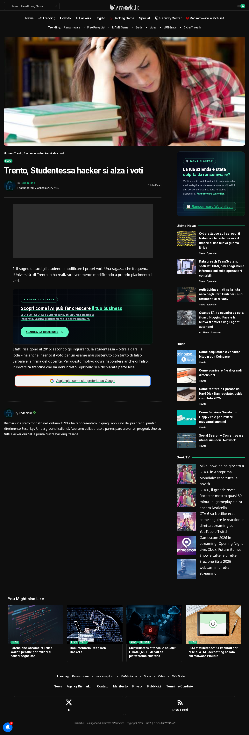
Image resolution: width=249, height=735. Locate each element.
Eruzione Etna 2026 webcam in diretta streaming (215, 567)
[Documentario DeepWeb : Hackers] (95, 624)
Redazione (28, 182)
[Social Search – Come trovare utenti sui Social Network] (186, 440)
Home (8, 153)
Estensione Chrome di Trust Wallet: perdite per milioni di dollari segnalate (31, 652)
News (8, 161)
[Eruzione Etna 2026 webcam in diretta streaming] (186, 568)
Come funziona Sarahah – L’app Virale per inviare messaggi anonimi (218, 417)
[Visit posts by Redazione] (10, 185)
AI (200, 332)
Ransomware (72, 27)
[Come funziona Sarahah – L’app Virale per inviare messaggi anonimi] (186, 417)
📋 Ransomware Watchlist (209, 206)
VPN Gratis (170, 27)
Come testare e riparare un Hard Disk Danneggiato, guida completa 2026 (220, 393)
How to (202, 362)
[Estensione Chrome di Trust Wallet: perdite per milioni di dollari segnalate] (35, 624)
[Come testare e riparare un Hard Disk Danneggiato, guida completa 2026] (186, 394)
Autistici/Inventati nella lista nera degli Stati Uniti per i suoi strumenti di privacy (221, 294)
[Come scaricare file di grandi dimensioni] (186, 375)
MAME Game (120, 27)
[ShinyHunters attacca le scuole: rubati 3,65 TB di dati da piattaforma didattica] (154, 624)
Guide (139, 27)
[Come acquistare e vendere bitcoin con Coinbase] (186, 357)
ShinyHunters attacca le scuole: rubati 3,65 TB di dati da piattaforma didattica (152, 652)
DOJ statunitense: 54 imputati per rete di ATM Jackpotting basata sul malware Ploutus (213, 652)
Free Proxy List (96, 27)
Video (153, 27)
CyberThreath (192, 27)
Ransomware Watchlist (210, 193)
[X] (69, 706)
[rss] (180, 706)
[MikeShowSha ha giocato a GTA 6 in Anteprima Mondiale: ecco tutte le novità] (186, 473)
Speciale (212, 253)
